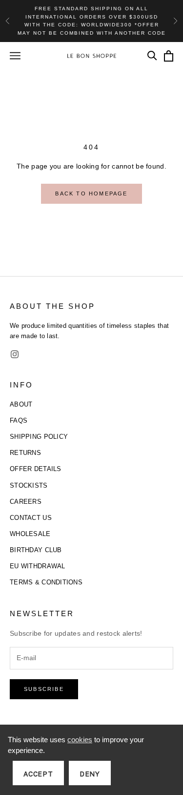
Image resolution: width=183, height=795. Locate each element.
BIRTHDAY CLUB (36, 550)
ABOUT (21, 404)
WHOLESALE (30, 533)
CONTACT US (31, 517)
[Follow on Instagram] (15, 354)
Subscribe (44, 689)
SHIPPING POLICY (39, 436)
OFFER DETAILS (35, 469)
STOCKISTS (29, 485)
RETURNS (25, 452)
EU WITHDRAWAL (37, 566)
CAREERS (25, 501)
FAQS (18, 420)
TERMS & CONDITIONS (46, 582)
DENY (90, 774)
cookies (79, 739)
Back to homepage (91, 193)
